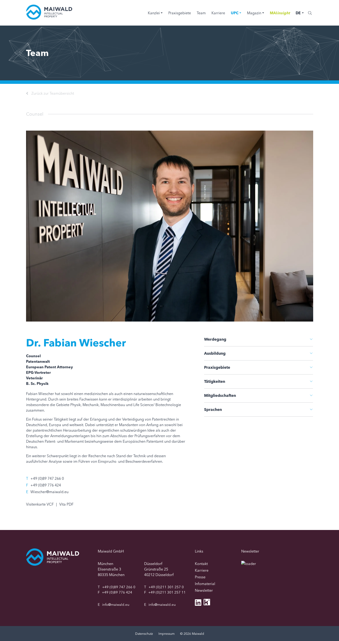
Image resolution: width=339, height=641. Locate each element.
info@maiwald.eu (115, 604)
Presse (200, 577)
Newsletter (204, 590)
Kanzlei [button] (154, 13)
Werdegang (215, 339)
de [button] (298, 13)
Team (201, 13)
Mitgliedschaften (220, 395)
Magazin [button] (254, 13)
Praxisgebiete (179, 13)
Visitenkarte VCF (40, 504)
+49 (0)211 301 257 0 (166, 587)
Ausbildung (215, 353)
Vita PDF (66, 504)
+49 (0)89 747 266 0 (47, 478)
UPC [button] (234, 13)
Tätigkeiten (214, 381)
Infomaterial (205, 583)
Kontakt (201, 563)
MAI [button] (280, 13)
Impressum (166, 634)
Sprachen (213, 409)
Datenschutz (144, 634)
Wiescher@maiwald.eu (49, 491)
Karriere (218, 13)
